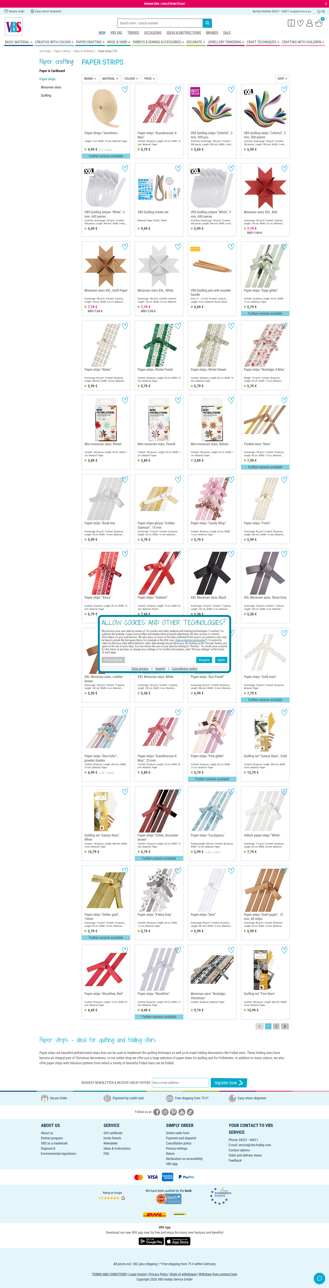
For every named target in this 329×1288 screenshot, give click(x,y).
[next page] (285, 1026)
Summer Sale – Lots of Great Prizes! (164, 3)
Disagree (204, 660)
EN (323, 11)
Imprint (160, 668)
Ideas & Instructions (184, 32)
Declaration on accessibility (184, 1159)
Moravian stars (51, 87)
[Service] (291, 22)
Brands (212, 32)
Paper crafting (62, 51)
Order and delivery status (245, 1155)
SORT (281, 78)
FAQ (106, 1154)
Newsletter (111, 1143)
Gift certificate (113, 1133)
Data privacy (140, 668)
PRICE (148, 78)
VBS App (172, 1164)
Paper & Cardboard (83, 51)
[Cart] (318, 22)
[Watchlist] (300, 22)
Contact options (239, 1150)
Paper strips (47, 79)
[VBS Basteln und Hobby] (13, 26)
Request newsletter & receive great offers (115, 1083)
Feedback (235, 1160)
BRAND (88, 78)
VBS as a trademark (54, 1143)
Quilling (46, 95)
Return (170, 1154)
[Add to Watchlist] (125, 89)
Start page (45, 51)
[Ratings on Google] (112, 1196)
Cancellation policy (179, 1143)
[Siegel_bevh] (168, 1198)
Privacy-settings (176, 1148)
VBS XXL (116, 32)
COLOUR (130, 78)
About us (47, 1133)
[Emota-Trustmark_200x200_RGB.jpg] (220, 1196)
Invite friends (112, 1138)
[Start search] (207, 23)
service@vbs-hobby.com (255, 1145)
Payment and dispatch (181, 1138)
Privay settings (113, 660)
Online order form (177, 1133)
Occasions (153, 32)
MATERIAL (108, 78)
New (102, 32)
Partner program (52, 1138)
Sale (227, 32)
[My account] (309, 22)
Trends (133, 32)
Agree (221, 660)
